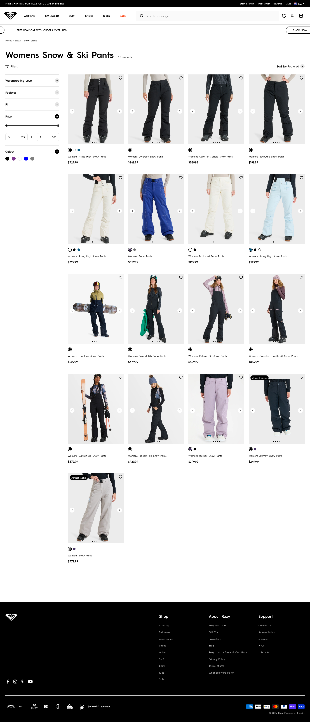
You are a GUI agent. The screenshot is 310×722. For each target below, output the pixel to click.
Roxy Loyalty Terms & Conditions (228, 652)
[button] (31, 16)
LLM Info (264, 652)
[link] (7, 159)
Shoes (162, 645)
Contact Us (265, 625)
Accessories (166, 638)
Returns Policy (267, 632)
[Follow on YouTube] (30, 681)
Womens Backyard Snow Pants (267, 156)
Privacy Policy (217, 659)
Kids (161, 672)
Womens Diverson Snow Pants (145, 156)
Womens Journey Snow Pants (205, 455)
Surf (72, 15)
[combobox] (211, 16)
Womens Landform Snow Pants (86, 356)
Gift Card (214, 632)
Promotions (215, 638)
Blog (211, 645)
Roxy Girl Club (217, 625)
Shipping (263, 638)
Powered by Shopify (294, 712)
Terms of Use (216, 665)
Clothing (163, 625)
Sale (123, 15)
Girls (106, 15)
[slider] (6, 125)
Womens (29, 15)
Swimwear (52, 15)
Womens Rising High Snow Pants (87, 156)
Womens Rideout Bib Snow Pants (207, 356)
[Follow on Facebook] (7, 681)
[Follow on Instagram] (15, 681)
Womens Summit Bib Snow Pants (147, 356)
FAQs (261, 645)
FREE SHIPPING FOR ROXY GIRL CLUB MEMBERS (34, 3)
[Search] (140, 16)
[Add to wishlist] (120, 78)
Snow (89, 15)
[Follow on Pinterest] (22, 681)
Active (162, 652)
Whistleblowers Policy (221, 672)
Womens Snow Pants (140, 256)
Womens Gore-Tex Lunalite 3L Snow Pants (273, 356)
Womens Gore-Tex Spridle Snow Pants (210, 156)
